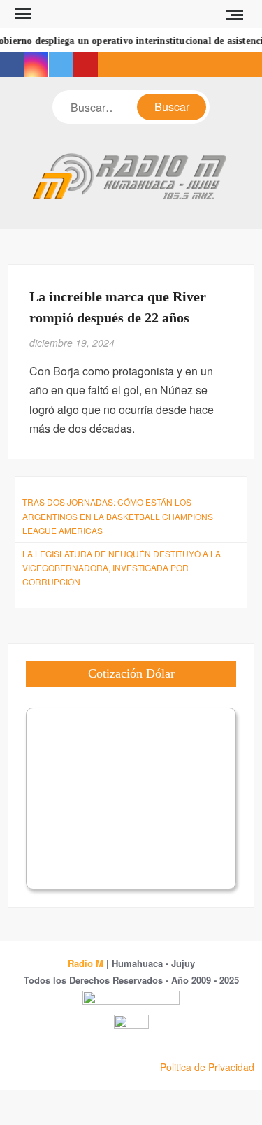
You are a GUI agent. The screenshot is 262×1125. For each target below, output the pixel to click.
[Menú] (22, 14)
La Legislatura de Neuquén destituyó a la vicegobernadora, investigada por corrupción (121, 567)
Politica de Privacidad (207, 1067)
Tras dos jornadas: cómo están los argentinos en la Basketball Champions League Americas (117, 516)
